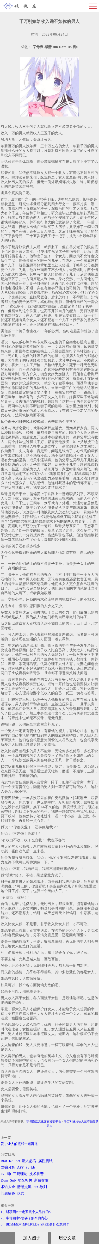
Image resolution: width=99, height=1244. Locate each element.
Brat (4, 1161)
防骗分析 (8, 1167)
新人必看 (29, 1161)
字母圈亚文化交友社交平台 (43, 1121)
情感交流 (24, 1187)
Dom (4, 1180)
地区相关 (25, 1180)
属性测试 (45, 1161)
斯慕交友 (41, 1180)
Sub (13, 1180)
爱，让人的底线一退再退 (19, 1144)
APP (20, 1167)
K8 (11, 1161)
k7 (3, 1174)
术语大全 (8, 1187)
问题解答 (8, 1193)
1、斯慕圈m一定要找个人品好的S (26, 1212)
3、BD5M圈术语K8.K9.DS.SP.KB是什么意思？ (35, 1224)
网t (8, 1174)
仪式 (20, 1193)
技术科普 (36, 1174)
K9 (17, 1161)
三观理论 (20, 1174)
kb (33, 1167)
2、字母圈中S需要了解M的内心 (24, 1218)
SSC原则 (40, 1187)
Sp (27, 1167)
